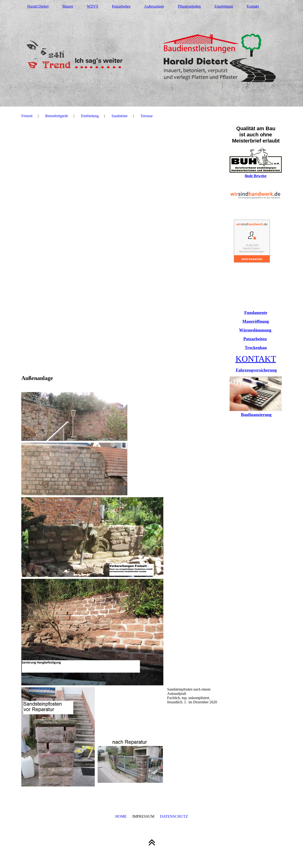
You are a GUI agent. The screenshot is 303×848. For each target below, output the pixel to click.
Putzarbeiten (121, 6)
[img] (151, 53)
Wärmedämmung (255, 330)
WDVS (92, 6)
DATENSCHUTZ (174, 816)
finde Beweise (256, 176)
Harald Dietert (38, 6)
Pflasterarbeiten (189, 6)
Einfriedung (90, 116)
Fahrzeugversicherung (256, 370)
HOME (121, 816)
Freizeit (26, 116)
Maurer (67, 6)
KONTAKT (256, 359)
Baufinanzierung (256, 414)
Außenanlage (154, 6)
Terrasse (146, 116)
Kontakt (253, 6)
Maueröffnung (255, 321)
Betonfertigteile (56, 116)
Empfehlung (223, 6)
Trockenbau (256, 347)
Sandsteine (119, 116)
